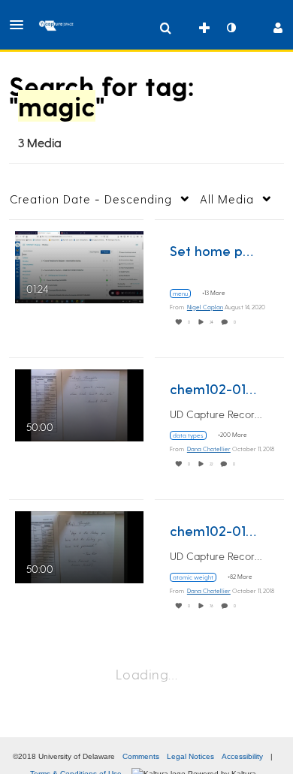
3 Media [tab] (40, 142)
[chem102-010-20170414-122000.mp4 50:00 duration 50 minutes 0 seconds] (79, 545)
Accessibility (242, 756)
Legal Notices (190, 756)
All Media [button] (227, 199)
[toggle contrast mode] (230, 27)
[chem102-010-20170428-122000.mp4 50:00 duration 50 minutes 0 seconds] (79, 403)
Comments (140, 756)
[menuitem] (165, 27)
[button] (21, 24)
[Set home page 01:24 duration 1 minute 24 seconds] (79, 265)
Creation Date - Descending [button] (91, 199)
